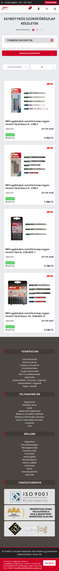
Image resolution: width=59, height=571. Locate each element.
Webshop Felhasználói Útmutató (29, 417)
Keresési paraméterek (29, 53)
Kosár (29, 408)
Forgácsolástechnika (29, 371)
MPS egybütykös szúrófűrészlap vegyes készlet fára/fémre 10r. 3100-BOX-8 (27, 315)
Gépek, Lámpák (29, 386)
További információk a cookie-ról (28, 568)
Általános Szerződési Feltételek (29, 414)
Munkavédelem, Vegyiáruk (29, 383)
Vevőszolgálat (29, 456)
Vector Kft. (37, 554)
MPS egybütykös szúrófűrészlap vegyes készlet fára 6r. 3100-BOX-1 (27, 251)
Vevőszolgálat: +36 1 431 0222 (18, 2)
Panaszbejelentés (29, 471)
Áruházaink (29, 453)
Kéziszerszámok (29, 362)
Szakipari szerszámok (29, 365)
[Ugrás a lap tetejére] (55, 548)
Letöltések (29, 423)
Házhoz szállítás (29, 462)
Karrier (30, 468)
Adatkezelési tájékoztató (29, 411)
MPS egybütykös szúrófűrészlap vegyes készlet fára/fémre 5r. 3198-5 (27, 187)
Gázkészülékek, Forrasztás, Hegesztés (29, 380)
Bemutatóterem (29, 459)
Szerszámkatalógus (29, 444)
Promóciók (51, 2)
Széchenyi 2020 (29, 450)
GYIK (29, 426)
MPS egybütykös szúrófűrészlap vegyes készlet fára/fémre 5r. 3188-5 (27, 123)
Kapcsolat (29, 474)
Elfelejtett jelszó (29, 405)
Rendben (49, 563)
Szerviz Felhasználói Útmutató (29, 420)
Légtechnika (29, 377)
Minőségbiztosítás (30, 447)
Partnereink (29, 465)
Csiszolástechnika (29, 368)
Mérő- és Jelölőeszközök (29, 374)
